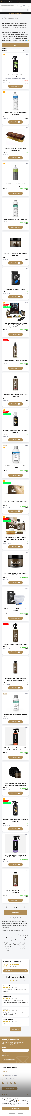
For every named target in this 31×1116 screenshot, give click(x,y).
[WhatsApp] (11, 1082)
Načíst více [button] (15, 912)
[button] (15, 47)
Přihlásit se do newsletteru (9, 1059)
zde (24, 1104)
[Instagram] (7, 1082)
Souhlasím (16, 1108)
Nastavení (12, 1113)
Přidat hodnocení (8, 970)
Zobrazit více (15, 1029)
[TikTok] (15, 1082)
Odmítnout (20, 1113)
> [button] (22, 907)
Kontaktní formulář (9, 1088)
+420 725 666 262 (9, 1078)
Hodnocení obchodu (15, 977)
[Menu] (29, 6)
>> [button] (25, 907)
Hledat (27, 10)
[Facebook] (3, 1082)
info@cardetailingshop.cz (11, 1075)
